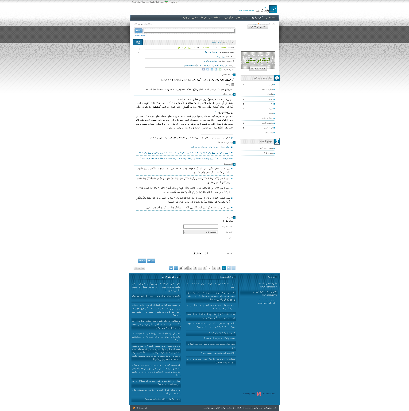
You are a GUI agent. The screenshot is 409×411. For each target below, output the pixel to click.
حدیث (215, 52)
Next (176, 268)
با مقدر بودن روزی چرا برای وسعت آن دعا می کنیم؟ (210, 147)
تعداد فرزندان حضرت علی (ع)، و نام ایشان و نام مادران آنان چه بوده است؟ (211, 307)
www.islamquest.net (246, 11)
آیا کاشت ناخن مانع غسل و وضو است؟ (218, 353)
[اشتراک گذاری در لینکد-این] (216, 69)
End (171, 268)
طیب (199, 65)
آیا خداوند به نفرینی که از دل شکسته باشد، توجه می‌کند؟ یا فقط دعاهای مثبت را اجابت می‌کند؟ (211, 325)
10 (186, 268)
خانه (273, 24)
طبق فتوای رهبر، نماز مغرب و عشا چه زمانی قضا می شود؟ (211, 346)
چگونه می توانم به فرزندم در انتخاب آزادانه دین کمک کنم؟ (156, 298)
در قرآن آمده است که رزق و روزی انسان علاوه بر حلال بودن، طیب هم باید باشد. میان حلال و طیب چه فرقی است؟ (185, 158)
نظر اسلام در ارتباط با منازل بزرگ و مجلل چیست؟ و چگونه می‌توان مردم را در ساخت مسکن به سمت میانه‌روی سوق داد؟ (156, 286)
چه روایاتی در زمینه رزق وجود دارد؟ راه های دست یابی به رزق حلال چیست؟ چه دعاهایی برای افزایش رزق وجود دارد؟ (185, 152)
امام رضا (215, 65)
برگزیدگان (223, 65)
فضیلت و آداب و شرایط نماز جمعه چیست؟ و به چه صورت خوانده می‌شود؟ (211, 360)
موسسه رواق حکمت (267, 301)
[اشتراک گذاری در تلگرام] (212, 69)
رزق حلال (206, 65)
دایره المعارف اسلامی (267, 285)
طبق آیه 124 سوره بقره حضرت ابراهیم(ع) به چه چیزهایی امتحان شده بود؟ (156, 382)
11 (181, 268)
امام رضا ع (208, 52)
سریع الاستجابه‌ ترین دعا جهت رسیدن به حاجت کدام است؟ (211, 285)
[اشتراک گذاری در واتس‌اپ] (220, 69)
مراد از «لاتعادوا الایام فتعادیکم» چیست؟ (163, 399)
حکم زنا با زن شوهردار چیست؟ (221, 332)
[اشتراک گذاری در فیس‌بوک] (203, 69)
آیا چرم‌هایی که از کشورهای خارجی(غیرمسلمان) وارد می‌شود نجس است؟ (156, 392)
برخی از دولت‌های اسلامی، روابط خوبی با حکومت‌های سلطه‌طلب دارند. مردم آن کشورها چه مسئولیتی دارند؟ (156, 336)
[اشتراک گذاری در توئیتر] (207, 69)
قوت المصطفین (190, 65)
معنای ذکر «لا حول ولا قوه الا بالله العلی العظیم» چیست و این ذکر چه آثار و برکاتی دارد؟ (211, 316)
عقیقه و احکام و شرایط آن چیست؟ (219, 338)
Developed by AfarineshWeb (259, 394)
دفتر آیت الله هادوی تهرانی (265, 293)
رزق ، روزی (220, 56)
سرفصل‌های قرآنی (210, 61)
